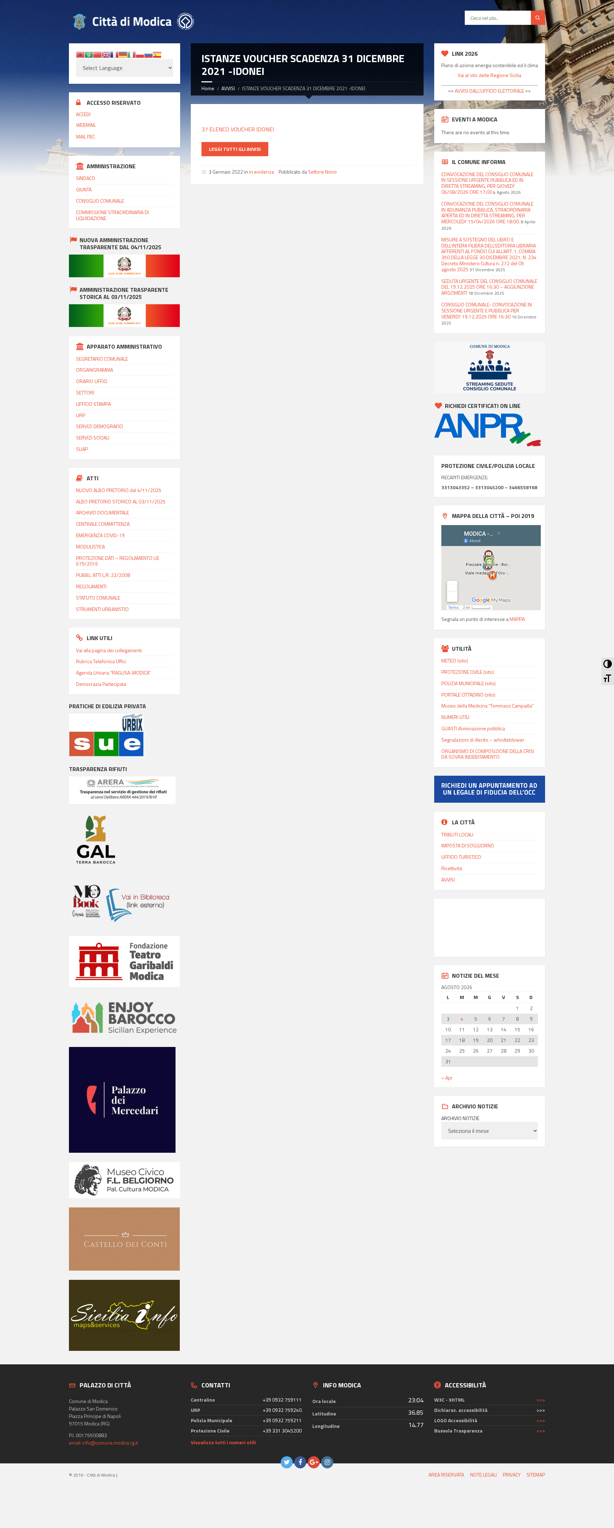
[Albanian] (80, 54)
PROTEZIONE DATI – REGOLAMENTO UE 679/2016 (117, 561)
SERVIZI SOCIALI (92, 437)
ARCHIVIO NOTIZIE (460, 1118)
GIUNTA (84, 189)
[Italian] (131, 54)
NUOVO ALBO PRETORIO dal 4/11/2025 (118, 490)
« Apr (447, 1077)
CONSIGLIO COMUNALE (100, 200)
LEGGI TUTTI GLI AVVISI (235, 149)
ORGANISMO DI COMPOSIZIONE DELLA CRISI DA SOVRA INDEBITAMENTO (487, 754)
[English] (106, 54)
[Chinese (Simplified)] (97, 54)
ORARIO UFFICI (91, 381)
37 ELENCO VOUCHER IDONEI (237, 129)
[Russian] (148, 54)
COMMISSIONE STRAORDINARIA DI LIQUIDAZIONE (112, 215)
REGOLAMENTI (91, 586)
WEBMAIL (86, 125)
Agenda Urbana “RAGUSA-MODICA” (113, 672)
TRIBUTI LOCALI (457, 834)
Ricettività (451, 868)
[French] (114, 54)
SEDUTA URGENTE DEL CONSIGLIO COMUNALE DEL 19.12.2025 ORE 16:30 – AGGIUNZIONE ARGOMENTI (489, 287)
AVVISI (228, 88)
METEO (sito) (454, 660)
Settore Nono (322, 171)
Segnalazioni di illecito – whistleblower (482, 739)
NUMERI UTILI (455, 717)
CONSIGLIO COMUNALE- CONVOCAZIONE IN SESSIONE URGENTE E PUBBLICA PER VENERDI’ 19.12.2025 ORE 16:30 (486, 310)
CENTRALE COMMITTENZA (103, 524)
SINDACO (85, 178)
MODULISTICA (90, 546)
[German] (123, 54)
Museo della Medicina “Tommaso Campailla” (487, 705)
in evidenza (261, 171)
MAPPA (517, 619)
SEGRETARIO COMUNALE (102, 358)
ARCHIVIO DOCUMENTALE (102, 512)
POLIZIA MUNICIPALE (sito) (468, 683)
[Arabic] (89, 54)
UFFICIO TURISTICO (461, 857)
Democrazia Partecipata (101, 684)
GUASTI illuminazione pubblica (473, 728)
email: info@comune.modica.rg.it (103, 1442)
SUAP (82, 449)
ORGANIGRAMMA (94, 369)
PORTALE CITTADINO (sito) (468, 694)
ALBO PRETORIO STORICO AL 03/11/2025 (121, 501)
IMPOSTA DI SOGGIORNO (467, 845)
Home (207, 88)
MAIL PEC (85, 136)
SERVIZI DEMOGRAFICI (99, 426)
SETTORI (85, 392)
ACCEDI (83, 114)
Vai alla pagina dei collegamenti (109, 650)
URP (80, 415)
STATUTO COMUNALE (98, 597)
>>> (541, 1399)
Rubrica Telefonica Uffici (101, 661)
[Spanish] (157, 54)
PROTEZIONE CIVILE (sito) (467, 672)
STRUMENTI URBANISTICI (102, 609)
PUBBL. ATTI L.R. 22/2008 (103, 575)
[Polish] (140, 54)
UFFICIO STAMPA (93, 404)
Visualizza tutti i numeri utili (223, 1442)
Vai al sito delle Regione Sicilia (489, 75)
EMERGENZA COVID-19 (100, 535)
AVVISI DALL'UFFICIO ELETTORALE (489, 90)
